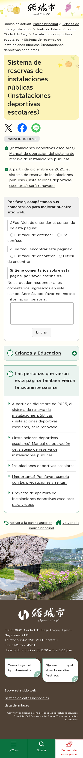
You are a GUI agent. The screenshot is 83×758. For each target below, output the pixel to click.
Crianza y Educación (38, 353)
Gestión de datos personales (27, 698)
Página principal (45, 23)
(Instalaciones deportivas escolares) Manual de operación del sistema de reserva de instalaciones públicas (42, 153)
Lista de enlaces (17, 705)
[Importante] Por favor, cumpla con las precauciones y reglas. (40, 479)
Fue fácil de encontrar (34, 256)
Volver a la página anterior (31, 522)
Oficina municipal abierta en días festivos (59, 670)
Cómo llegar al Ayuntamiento (19, 668)
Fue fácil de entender (33, 235)
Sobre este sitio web (20, 690)
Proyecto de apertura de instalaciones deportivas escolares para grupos (43, 498)
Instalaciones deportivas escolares (43, 465)
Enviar (41, 332)
